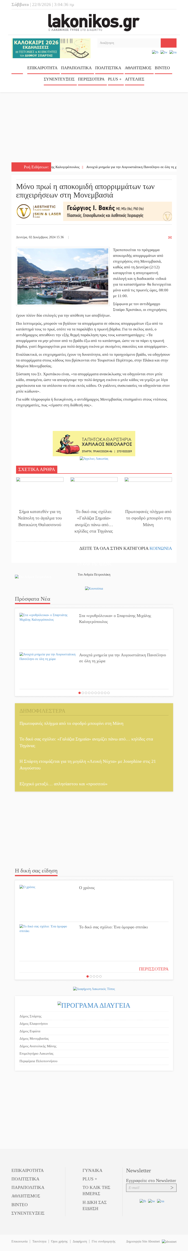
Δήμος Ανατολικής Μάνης (37, 1046)
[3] (86, 693)
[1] (79, 693)
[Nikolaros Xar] (94, 443)
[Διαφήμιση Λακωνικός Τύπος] (94, 989)
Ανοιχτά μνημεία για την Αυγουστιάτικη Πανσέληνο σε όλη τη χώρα (116, 167)
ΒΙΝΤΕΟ (162, 68)
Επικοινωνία (19, 1241)
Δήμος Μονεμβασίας (34, 1038)
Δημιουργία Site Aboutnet (143, 1241)
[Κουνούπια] (94, 588)
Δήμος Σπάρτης (30, 1016)
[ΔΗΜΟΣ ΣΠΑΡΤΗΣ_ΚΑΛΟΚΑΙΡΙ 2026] (51, 48)
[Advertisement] (94, 128)
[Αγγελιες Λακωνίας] (94, 458)
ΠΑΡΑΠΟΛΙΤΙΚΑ (76, 68)
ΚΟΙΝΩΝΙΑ (160, 548)
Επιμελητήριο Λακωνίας (36, 1053)
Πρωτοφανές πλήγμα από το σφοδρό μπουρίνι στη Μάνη (148, 518)
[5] (92, 693)
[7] (99, 693)
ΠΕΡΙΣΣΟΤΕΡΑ (154, 968)
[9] (105, 693)
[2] (83, 693)
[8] (102, 693)
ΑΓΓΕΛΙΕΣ (134, 79)
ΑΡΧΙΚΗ (17, 69)
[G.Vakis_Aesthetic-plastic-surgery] (94, 211)
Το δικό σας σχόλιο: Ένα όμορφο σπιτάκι (113, 927)
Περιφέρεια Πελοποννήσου (38, 1061)
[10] (108, 693)
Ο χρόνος (87, 887)
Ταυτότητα (39, 1241)
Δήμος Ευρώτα (29, 1031)
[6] (95, 693)
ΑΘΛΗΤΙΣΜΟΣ (138, 68)
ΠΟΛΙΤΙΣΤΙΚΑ (108, 68)
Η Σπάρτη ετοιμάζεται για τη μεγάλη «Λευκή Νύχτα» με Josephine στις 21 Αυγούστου (87, 764)
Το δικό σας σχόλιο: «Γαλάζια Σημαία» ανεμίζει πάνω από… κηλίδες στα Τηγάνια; (94, 521)
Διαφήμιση (80, 1241)
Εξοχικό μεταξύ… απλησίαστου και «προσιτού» (63, 783)
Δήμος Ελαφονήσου (33, 1023)
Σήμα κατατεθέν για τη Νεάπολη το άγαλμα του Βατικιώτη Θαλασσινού (40, 518)
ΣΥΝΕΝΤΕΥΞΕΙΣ (59, 79)
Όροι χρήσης (59, 1241)
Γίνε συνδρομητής (104, 1241)
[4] (89, 693)
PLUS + (115, 79)
